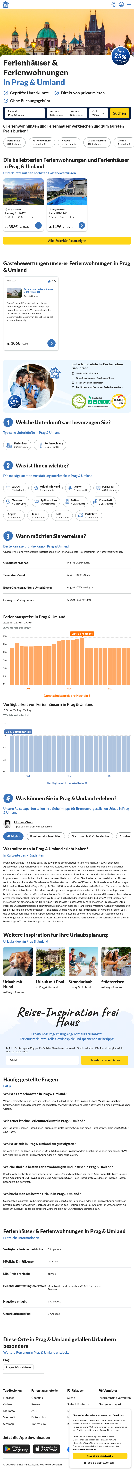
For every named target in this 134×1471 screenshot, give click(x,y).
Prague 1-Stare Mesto (92, 1100)
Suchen (119, 113)
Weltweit (9, 1417)
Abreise (74, 111)
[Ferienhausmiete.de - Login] (122, 4)
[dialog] (100, 1438)
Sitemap (8, 1424)
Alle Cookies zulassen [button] (100, 1456)
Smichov (116, 1100)
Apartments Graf (62, 1177)
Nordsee (8, 1397)
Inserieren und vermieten (115, 1397)
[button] (130, 4)
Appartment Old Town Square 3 (28, 1177)
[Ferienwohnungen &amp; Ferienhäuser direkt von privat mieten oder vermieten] (5, 4)
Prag (70, 1150)
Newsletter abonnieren (105, 1060)
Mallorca (9, 1411)
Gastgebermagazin (111, 1404)
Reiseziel (12, 111)
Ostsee (7, 1404)
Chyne (57, 1150)
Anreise (54, 111)
